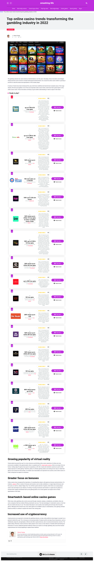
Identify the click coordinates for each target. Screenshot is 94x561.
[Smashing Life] (47, 3)
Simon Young (17, 35)
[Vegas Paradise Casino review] (16, 164)
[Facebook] (8, 3)
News (80, 8)
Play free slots (44, 8)
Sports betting (73, 8)
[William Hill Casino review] (16, 412)
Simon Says (51, 557)
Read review (58, 110)
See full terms (45, 118)
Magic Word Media (44, 537)
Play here (58, 107)
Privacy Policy (82, 557)
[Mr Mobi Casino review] (16, 318)
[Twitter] (11, 3)
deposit (29, 222)
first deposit (31, 111)
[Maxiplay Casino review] (16, 301)
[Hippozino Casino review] (16, 267)
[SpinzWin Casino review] (15, 139)
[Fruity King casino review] (16, 111)
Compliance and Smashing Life (61, 557)
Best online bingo (54, 8)
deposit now (31, 200)
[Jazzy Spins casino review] (16, 431)
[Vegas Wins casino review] (16, 201)
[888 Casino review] (16, 449)
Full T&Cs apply (46, 450)
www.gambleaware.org (44, 416)
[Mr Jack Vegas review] (16, 374)
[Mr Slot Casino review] (16, 336)
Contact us (62, 559)
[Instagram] (11, 541)
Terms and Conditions (53, 559)
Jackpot (14, 484)
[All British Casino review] (15, 182)
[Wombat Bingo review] (15, 393)
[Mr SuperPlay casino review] (16, 221)
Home (13, 8)
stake (29, 411)
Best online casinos (22, 8)
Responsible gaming (73, 557)
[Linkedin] (9, 541)
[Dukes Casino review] (16, 356)
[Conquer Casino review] (16, 245)
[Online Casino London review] (16, 284)
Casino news (10, 29)
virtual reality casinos (47, 465)
